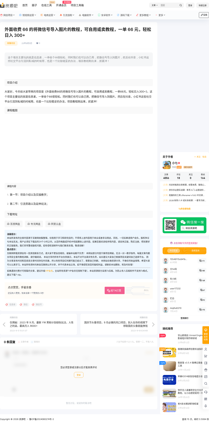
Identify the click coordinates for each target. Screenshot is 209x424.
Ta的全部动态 (184, 209)
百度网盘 (15, 224)
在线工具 (46, 4)
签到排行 (184, 318)
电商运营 (48, 15)
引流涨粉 (67, 15)
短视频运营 (28, 15)
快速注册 (203, 5)
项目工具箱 (77, 5)
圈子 (34, 5)
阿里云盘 (56, 224)
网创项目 (8, 15)
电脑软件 (86, 15)
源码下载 (124, 15)
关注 (199, 157)
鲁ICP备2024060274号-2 (41, 419)
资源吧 (21, 419)
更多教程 (144, 15)
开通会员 (61, 4)
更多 (161, 15)
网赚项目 (11, 43)
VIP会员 (49, 270)
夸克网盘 (35, 224)
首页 (25, 5)
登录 (190, 5)
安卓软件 (105, 15)
